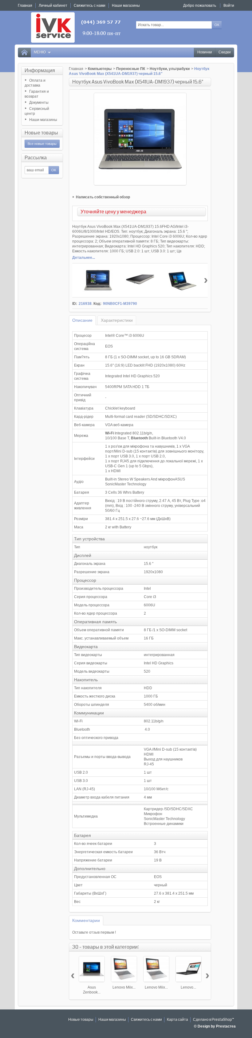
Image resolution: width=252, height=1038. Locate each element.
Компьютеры (100, 69)
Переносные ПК (130, 69)
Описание (82, 320)
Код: (97, 303)
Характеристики (117, 320)
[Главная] (24, 52)
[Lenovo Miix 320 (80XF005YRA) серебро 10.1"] (124, 969)
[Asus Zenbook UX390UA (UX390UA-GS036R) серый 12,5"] (91, 969)
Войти (228, 5)
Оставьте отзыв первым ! (94, 932)
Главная (76, 69)
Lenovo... (188, 987)
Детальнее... (83, 257)
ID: (74, 303)
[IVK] (76, 27)
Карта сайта (177, 1019)
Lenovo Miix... (124, 987)
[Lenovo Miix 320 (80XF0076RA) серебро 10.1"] (156, 969)
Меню (40, 52)
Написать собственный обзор (103, 197)
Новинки (204, 52)
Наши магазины (43, 120)
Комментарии (86, 920)
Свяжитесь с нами (146, 1019)
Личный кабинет (53, 5)
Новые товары (41, 132)
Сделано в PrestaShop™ (213, 1019)
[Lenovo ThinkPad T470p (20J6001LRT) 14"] (188, 969)
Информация (40, 70)
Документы (39, 102)
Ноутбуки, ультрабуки (170, 69)
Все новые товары (42, 144)
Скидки (225, 52)
